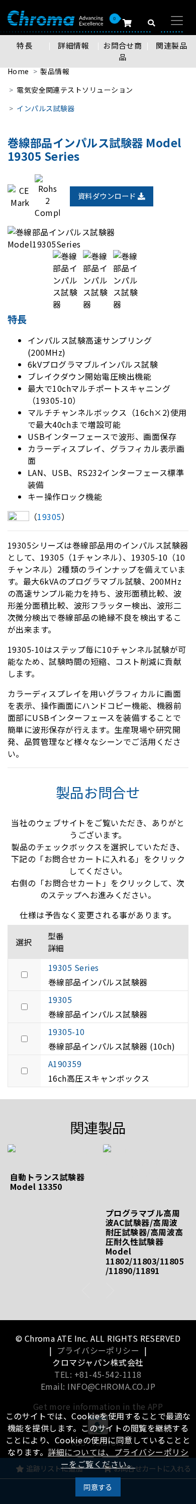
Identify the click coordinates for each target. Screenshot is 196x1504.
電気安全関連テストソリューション (75, 90)
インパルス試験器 (46, 108)
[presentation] (86, 1291)
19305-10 (66, 1032)
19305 (60, 999)
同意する (98, 1486)
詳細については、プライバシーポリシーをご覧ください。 (118, 1458)
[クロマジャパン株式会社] (55, 17)
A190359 (64, 1064)
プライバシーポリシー (98, 1350)
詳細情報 (73, 45)
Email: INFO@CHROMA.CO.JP (98, 1386)
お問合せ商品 (122, 51)
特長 (24, 45)
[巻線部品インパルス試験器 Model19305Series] (98, 238)
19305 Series (73, 967)
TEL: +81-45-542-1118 (98, 1374)
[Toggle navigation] (177, 20)
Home (18, 71)
